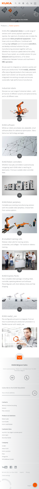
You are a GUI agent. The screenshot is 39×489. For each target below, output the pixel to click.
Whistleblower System (8, 459)
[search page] (15, 3)
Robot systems (14, 26)
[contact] (19, 3)
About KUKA (5, 448)
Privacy (28, 472)
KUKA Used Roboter (7, 424)
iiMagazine (5, 456)
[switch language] (23, 3)
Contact (4, 408)
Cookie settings (6, 475)
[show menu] (35, 3)
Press (3, 454)
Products (4, 26)
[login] (27, 3)
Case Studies (5, 421)
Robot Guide (5, 419)
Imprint (22, 472)
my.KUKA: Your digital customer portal (12, 432)
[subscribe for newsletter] (34, 393)
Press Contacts (6, 411)
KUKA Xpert (5, 435)
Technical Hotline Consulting (9, 405)
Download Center (6, 438)
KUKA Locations (6, 451)
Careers (4, 446)
